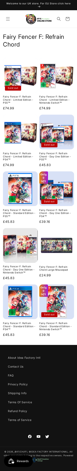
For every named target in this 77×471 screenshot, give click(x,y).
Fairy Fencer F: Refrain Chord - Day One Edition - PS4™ (55, 213)
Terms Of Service (20, 402)
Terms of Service (20, 420)
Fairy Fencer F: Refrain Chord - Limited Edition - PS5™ (18, 99)
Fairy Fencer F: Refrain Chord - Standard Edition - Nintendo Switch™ (55, 326)
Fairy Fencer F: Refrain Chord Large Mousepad (53, 268)
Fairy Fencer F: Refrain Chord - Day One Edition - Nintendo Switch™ (19, 269)
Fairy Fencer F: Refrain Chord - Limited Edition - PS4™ (18, 156)
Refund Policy (17, 411)
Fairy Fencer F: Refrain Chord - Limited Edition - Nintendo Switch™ (54, 99)
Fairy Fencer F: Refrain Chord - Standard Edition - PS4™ (19, 326)
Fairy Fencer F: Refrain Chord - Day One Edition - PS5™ (55, 156)
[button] (8, 19)
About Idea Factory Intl (24, 357)
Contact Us (15, 366)
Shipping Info (17, 393)
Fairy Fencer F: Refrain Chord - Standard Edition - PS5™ (19, 213)
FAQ (11, 375)
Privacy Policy (18, 384)
